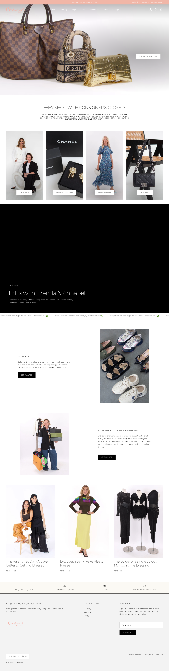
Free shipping (77, 2)
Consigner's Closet (17, 662)
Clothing (63, 10)
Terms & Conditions (134, 655)
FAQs (86, 616)
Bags (74, 10)
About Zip (159, 655)
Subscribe (128, 632)
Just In (52, 10)
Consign (115, 10)
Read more (11, 571)
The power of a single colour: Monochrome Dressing (135, 563)
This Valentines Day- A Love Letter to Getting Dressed (27, 563)
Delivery (87, 609)
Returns (87, 612)
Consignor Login (156, 2)
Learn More (106, 457)
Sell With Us (136, 2)
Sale (106, 10)
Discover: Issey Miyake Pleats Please (81, 563)
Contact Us (145, 2)
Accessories (94, 10)
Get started (26, 375)
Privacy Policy (148, 655)
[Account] (150, 9)
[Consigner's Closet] (15, 10)
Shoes (83, 10)
